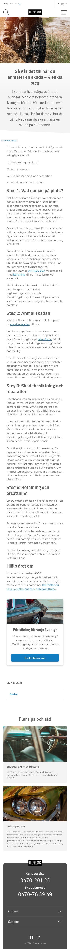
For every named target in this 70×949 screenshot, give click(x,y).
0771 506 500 (36, 270)
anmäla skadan (20, 324)
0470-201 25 (35, 880)
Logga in (62, 4)
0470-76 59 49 (35, 894)
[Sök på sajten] (6, 12)
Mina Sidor (45, 339)
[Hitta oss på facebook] (31, 937)
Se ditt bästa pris (35, 658)
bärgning (19, 274)
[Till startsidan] (35, 863)
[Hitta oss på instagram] (39, 937)
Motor (14, 694)
